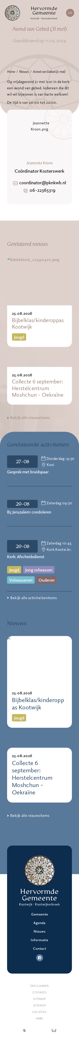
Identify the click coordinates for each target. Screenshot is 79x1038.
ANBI (39, 1018)
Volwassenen (21, 580)
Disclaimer (39, 985)
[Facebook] (39, 957)
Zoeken (39, 1005)
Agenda (39, 923)
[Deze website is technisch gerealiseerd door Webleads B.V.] (54, 1031)
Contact (39, 948)
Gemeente (39, 914)
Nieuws (24, 72)
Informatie (39, 940)
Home (11, 72)
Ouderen (46, 580)
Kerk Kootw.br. (59, 549)
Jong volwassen (38, 569)
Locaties (39, 1012)
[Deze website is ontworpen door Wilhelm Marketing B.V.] (24, 1031)
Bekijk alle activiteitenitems (33, 597)
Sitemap (39, 998)
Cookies (39, 992)
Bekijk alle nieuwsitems (30, 417)
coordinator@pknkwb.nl (42, 182)
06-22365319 (43, 190)
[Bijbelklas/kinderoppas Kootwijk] (39, 280)
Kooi (50, 464)
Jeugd (19, 337)
